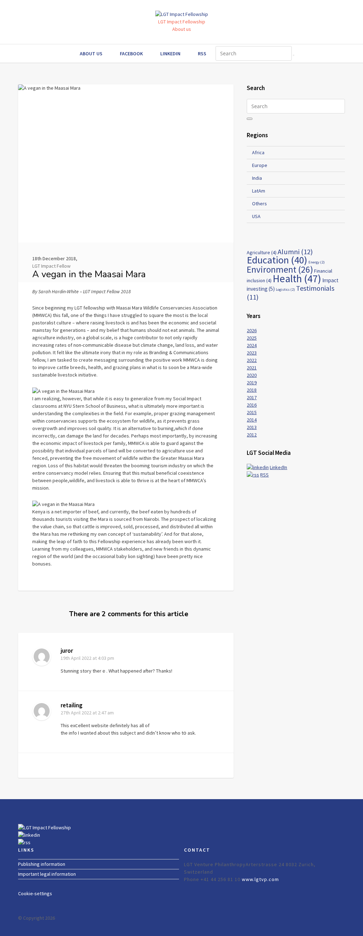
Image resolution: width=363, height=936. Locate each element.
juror (67, 650)
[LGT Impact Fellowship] (44, 827)
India (257, 178)
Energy (316, 262)
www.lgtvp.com (260, 879)
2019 (252, 382)
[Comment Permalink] (215, 677)
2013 (252, 427)
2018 (252, 390)
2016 (252, 405)
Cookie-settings (35, 893)
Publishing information (41, 864)
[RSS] (253, 475)
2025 (252, 338)
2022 (252, 360)
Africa (258, 152)
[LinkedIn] (258, 467)
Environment (280, 269)
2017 (252, 397)
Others (259, 203)
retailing (72, 705)
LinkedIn (170, 53)
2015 (252, 412)
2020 (252, 375)
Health (297, 278)
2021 (252, 367)
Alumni (295, 251)
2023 (252, 353)
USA (256, 216)
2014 (252, 420)
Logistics (285, 289)
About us (181, 29)
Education (277, 260)
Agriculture (262, 252)
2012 (252, 434)
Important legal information (47, 874)
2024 (252, 345)
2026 (252, 330)
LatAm (258, 191)
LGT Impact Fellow (51, 266)
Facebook (131, 53)
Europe (259, 165)
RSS (202, 53)
